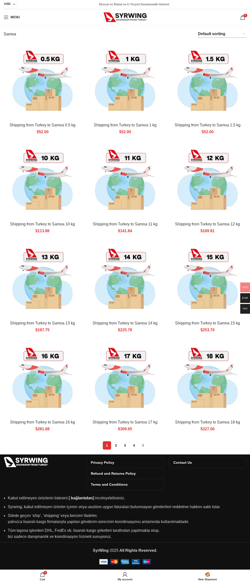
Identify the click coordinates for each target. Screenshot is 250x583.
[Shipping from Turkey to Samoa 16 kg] (42, 378)
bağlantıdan (82, 498)
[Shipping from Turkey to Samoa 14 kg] (125, 279)
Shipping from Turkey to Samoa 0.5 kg (42, 125)
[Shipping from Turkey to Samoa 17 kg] (125, 378)
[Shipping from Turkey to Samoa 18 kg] (207, 378)
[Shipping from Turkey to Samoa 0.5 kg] (42, 81)
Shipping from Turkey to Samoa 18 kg (207, 422)
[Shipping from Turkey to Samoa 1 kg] (125, 81)
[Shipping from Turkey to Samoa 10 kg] (42, 180)
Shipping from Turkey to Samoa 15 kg (207, 323)
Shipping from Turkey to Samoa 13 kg (42, 323)
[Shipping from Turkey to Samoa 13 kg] (42, 279)
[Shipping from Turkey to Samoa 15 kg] (207, 279)
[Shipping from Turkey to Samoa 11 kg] (125, 180)
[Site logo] (125, 17)
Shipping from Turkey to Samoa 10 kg (42, 224)
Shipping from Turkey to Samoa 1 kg (125, 125)
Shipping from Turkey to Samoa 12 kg (207, 224)
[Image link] (26, 462)
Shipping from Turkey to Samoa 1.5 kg (207, 125)
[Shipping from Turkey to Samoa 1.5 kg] (207, 81)
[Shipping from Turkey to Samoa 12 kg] (207, 180)
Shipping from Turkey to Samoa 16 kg (42, 422)
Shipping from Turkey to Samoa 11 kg (125, 224)
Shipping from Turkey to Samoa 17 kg (125, 422)
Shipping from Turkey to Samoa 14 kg (125, 323)
